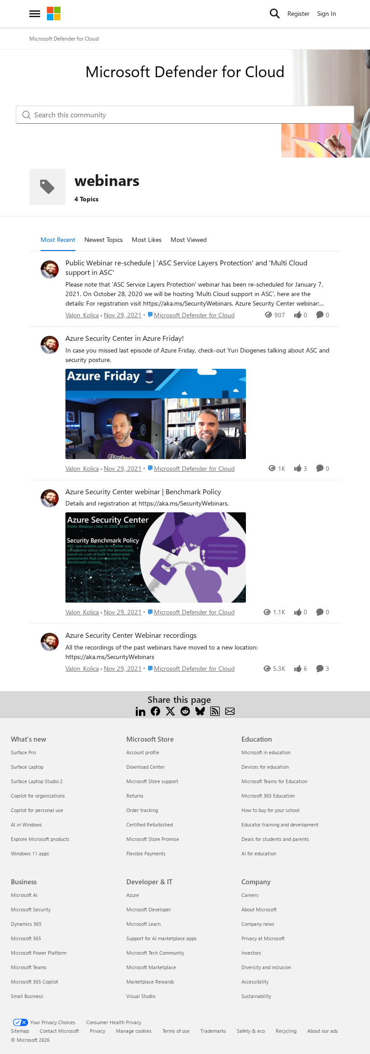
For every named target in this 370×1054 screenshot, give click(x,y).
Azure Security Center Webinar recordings (131, 635)
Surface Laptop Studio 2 (37, 781)
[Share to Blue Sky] (200, 710)
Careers (250, 894)
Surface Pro (23, 752)
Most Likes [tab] (147, 239)
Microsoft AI (24, 894)
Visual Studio (140, 996)
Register (298, 13)
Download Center (145, 766)
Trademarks (213, 1030)
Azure (132, 894)
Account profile (142, 752)
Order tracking (142, 810)
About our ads (322, 1030)
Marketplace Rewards (150, 981)
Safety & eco (251, 1030)
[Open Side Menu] (35, 13)
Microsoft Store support (152, 781)
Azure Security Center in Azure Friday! (124, 338)
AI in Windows (26, 824)
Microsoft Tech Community (155, 952)
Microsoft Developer (148, 909)
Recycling (286, 1030)
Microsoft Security (31, 909)
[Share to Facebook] (155, 710)
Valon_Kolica (82, 315)
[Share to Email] (230, 710)
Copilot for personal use (37, 810)
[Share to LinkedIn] (140, 710)
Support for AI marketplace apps (161, 938)
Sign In (326, 13)
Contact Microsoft (59, 1030)
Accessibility (254, 981)
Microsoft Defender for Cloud (64, 38)
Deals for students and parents (275, 839)
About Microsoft (259, 909)
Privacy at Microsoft (263, 938)
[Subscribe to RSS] (215, 710)
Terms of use (176, 1030)
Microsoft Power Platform (38, 952)
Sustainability (256, 996)
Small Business (27, 996)
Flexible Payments (146, 853)
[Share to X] (170, 710)
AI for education (258, 853)
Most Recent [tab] (58, 239)
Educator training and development (280, 824)
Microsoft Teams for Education (274, 781)
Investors (251, 952)
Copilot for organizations (38, 795)
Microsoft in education (266, 752)
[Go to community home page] (53, 13)
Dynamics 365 (26, 923)
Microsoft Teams (28, 967)
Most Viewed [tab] (189, 239)
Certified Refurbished (149, 824)
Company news (257, 923)
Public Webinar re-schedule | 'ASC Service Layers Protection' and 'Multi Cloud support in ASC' (186, 267)
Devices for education (265, 766)
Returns (134, 795)
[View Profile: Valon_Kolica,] (50, 269)
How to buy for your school (270, 810)
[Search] (274, 13)
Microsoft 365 (26, 938)
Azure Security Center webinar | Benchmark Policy (143, 491)
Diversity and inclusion (266, 967)
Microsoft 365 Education (268, 795)
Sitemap (20, 1030)
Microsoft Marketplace (151, 967)
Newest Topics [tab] (103, 239)
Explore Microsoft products (40, 839)
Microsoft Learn (143, 923)
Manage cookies (134, 1030)
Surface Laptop (27, 766)
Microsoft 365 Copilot (34, 981)
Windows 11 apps (30, 853)
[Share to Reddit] (185, 710)
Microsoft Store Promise (152, 839)
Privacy (97, 1030)
